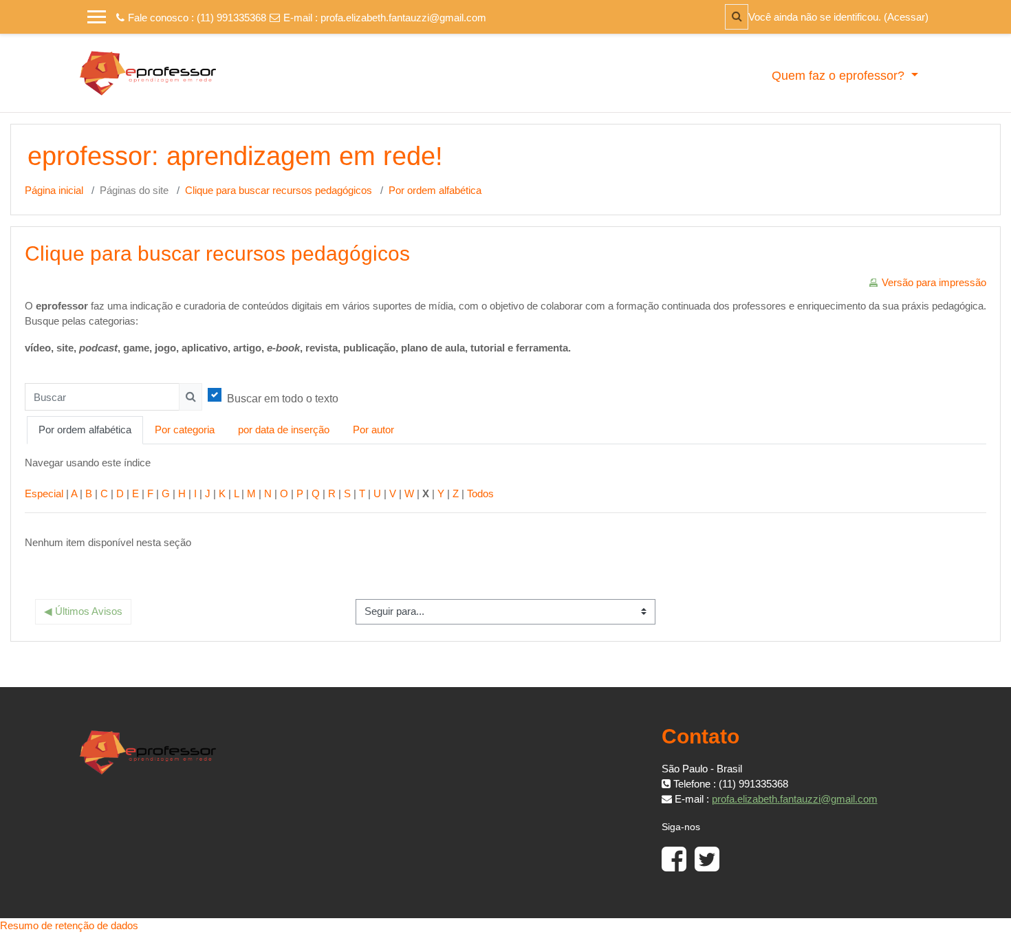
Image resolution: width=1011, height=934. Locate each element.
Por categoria (185, 429)
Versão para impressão (934, 282)
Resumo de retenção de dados (69, 925)
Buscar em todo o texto (282, 398)
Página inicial (54, 190)
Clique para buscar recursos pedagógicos (278, 190)
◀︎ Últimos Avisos (83, 611)
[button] (736, 17)
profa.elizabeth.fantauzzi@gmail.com (403, 17)
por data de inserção (283, 429)
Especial (44, 493)
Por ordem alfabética (435, 190)
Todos (480, 493)
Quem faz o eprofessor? (840, 76)
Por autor (373, 429)
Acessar (906, 17)
